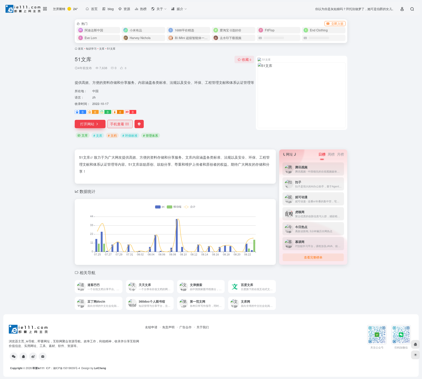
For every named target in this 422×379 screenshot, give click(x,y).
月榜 (340, 154)
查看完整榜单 (313, 257)
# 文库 (97, 135)
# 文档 (112, 135)
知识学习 (91, 48)
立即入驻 (337, 23)
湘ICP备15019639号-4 (66, 368)
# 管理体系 (150, 135)
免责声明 (168, 327)
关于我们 (202, 327)
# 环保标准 (129, 135)
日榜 (322, 154)
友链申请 (151, 327)
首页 (80, 48)
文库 (101, 48)
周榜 (331, 154)
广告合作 (185, 327)
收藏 (246, 59)
